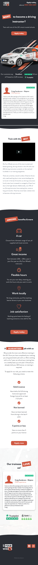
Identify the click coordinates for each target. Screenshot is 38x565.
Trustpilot (6, 562)
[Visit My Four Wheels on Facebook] (29, 546)
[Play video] (19, 152)
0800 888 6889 (30, 5)
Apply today (19, 33)
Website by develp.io (19, 558)
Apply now (19, 443)
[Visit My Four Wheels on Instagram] (33, 546)
